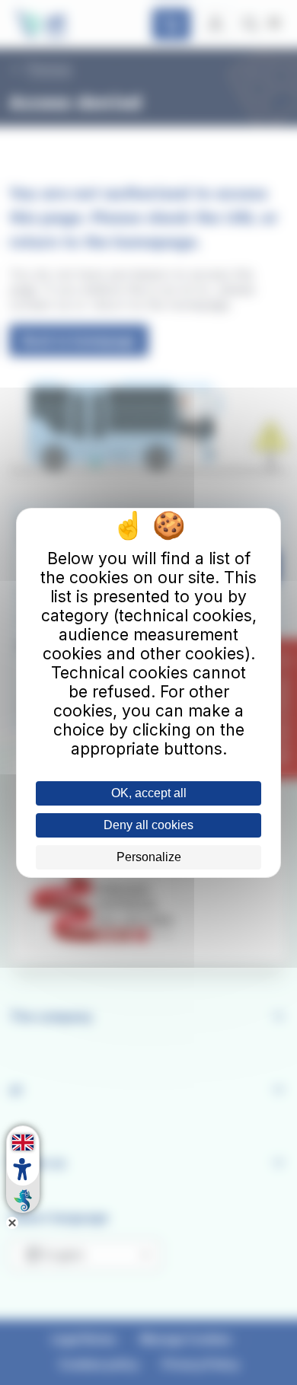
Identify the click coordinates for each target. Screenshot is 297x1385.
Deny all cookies (148, 825)
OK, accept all (149, 793)
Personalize (149, 856)
